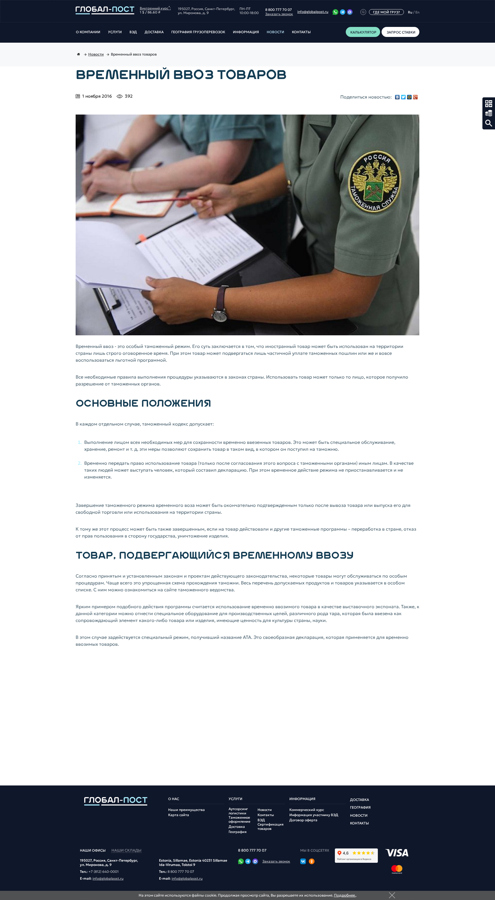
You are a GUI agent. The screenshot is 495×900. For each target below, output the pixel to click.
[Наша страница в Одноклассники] (312, 861)
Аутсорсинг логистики (238, 811)
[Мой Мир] (409, 97)
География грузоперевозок (198, 32)
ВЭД (133, 32)
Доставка (154, 32)
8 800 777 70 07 (278, 10)
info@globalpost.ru (312, 12)
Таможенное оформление (239, 820)
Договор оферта (303, 820)
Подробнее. (345, 895)
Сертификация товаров (271, 826)
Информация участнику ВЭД (313, 815)
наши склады (126, 850)
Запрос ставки (488, 113)
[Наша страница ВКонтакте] (303, 861)
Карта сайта (178, 815)
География (238, 832)
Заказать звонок (279, 14)
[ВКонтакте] (397, 97)
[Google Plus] (415, 97)
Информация (246, 32)
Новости (275, 32)
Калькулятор (488, 103)
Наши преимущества (186, 810)
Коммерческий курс (306, 810)
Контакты (301, 32)
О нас (173, 799)
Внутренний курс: (155, 7)
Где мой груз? (386, 12)
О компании (88, 32)
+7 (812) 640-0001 (104, 872)
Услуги (115, 32)
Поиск (488, 123)
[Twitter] (403, 97)
